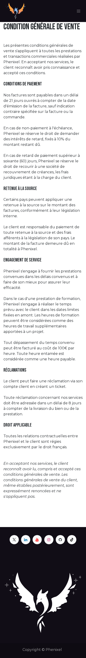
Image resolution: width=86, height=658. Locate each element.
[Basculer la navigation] (79, 11)
